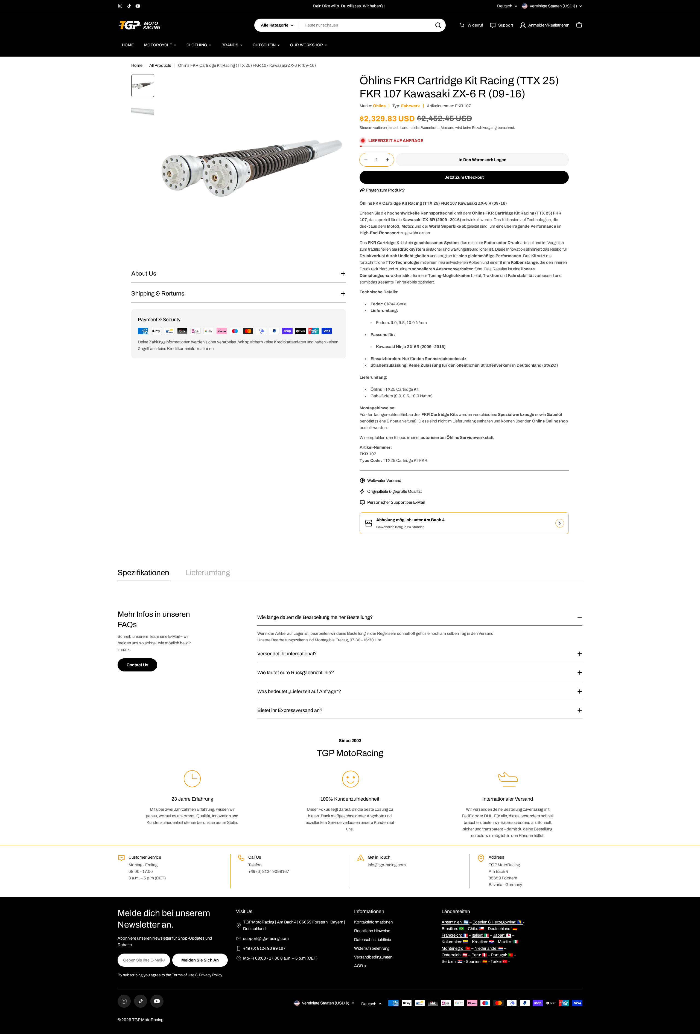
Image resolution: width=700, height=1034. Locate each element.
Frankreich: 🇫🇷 (455, 935)
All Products (160, 65)
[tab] (143, 574)
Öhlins (379, 106)
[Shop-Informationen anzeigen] (559, 523)
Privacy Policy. (211, 975)
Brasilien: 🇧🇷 (453, 928)
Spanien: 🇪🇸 (477, 961)
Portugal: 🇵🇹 (502, 955)
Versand (447, 128)
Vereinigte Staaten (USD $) (553, 6)
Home (136, 65)
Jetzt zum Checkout (464, 177)
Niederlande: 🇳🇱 (488, 948)
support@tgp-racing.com (266, 938)
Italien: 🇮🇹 (480, 935)
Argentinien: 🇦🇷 (455, 922)
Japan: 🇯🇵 (502, 935)
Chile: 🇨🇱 (476, 928)
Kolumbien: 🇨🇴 (455, 942)
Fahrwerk (410, 106)
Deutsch (504, 6)
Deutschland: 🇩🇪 (503, 928)
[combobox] (350, 25)
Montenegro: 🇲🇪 (456, 948)
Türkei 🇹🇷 (499, 961)
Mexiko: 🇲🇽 (508, 942)
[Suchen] (438, 25)
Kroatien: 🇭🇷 (483, 942)
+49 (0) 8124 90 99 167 (264, 948)
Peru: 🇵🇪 (479, 955)
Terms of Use (183, 975)
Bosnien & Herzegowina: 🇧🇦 (497, 922)
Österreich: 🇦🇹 (455, 955)
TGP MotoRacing (147, 1020)
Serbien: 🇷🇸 (452, 961)
